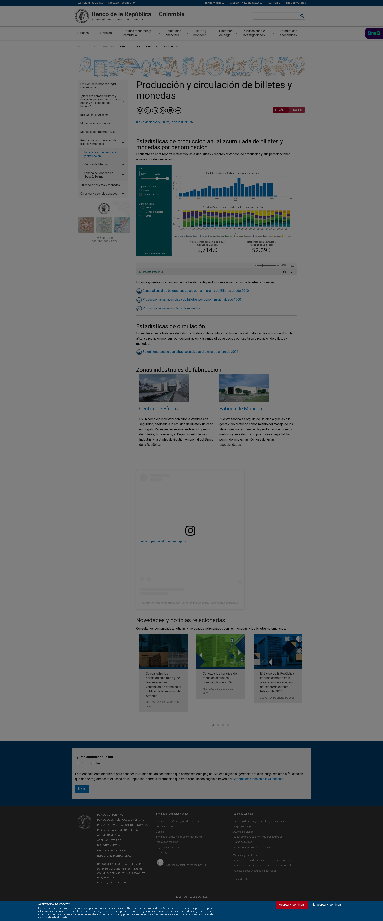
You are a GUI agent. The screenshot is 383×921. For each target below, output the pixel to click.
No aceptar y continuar (327, 904)
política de (157, 908)
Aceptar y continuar (292, 904)
